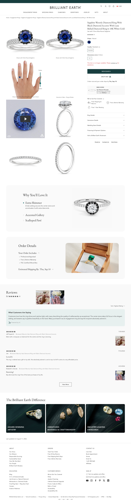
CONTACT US (90, 448)
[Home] (65, 7)
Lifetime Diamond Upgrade (56, 481)
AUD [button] (59, 499)
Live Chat (89, 452)
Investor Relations (14, 488)
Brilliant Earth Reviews (16, 466)
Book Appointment (91, 454)
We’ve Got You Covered (55, 474)
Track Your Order (53, 452)
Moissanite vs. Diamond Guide (18, 481)
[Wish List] (109, 6)
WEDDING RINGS (47, 12)
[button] (106, 115)
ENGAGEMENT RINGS (30, 12)
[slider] (40, 83)
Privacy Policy (42, 497)
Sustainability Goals (15, 459)
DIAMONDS (61, 12)
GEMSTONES (74, 12)
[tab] (106, 120)
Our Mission (13, 454)
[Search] (101, 6)
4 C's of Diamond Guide (16, 477)
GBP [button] (68, 499)
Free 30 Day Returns (54, 454)
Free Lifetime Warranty (28, 260)
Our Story (12, 452)
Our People (12, 463)
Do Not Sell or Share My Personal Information (73, 497)
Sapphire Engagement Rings (28, 17)
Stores (88, 456)
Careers (11, 486)
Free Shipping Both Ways (55, 456)
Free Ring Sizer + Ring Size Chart (19, 484)
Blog (10, 474)
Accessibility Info (53, 491)
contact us (114, 63)
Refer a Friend (52, 486)
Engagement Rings (15, 17)
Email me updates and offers (96, 477)
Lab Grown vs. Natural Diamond (19, 479)
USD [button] (72, 499)
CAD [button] (64, 499)
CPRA (102, 497)
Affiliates (88, 463)
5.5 (89, 58)
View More (65, 384)
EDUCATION (13, 471)
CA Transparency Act (93, 497)
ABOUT (105, 12)
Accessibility (51, 488)
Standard (90, 50)
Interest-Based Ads (53, 497)
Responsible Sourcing (15, 456)
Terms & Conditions (31, 497)
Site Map (109, 497)
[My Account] (105, 6)
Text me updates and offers (96, 474)
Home (7, 17)
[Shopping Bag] (113, 6)
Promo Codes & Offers (54, 484)
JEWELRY (87, 12)
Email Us (88, 459)
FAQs (49, 477)
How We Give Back (15, 461)
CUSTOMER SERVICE (54, 471)
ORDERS (50, 448)
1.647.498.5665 (90, 461)
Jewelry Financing (53, 479)
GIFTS (96, 12)
